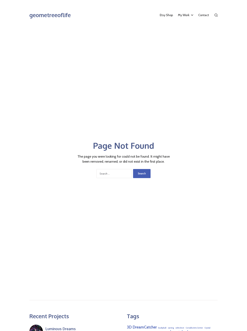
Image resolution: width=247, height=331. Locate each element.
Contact (203, 15)
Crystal (207, 328)
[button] (216, 15)
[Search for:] (113, 174)
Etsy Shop (166, 15)
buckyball (162, 328)
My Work (183, 15)
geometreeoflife (50, 15)
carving (171, 328)
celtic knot (179, 328)
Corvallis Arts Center (194, 328)
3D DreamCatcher (142, 327)
